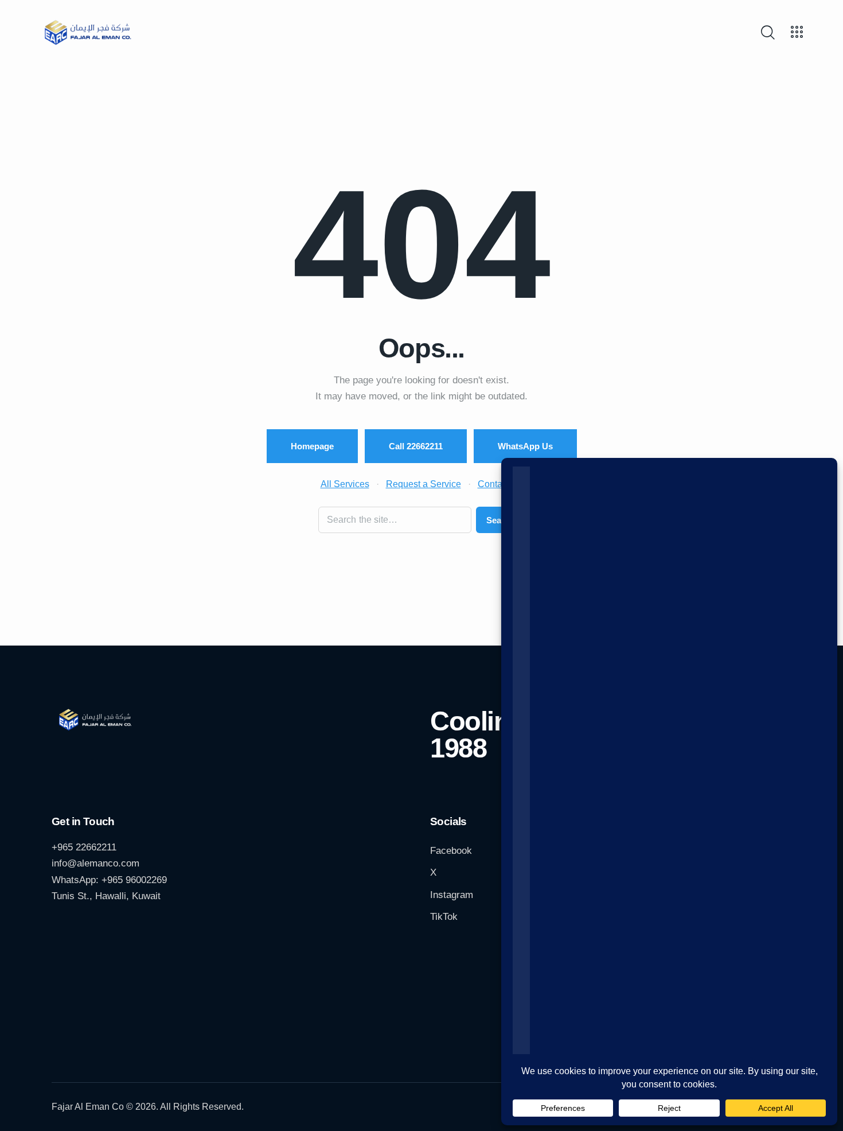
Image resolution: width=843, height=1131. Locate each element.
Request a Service (423, 484)
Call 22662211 (416, 446)
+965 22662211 (84, 847)
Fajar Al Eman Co (88, 1106)
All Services (345, 484)
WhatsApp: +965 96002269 (109, 880)
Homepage (312, 446)
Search (500, 520)
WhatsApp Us (525, 446)
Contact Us (500, 484)
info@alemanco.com (95, 863)
